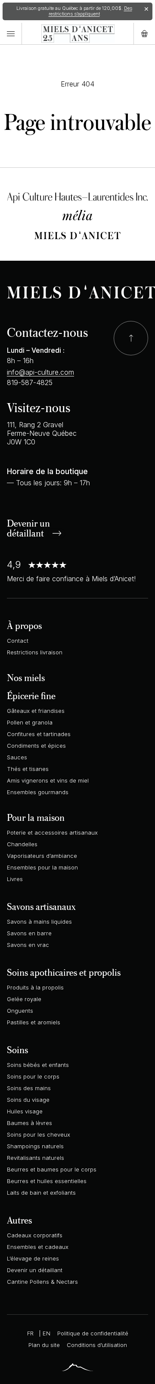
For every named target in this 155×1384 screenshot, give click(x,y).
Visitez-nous (38, 407)
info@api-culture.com (40, 372)
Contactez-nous (47, 332)
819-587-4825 (30, 382)
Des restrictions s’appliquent (90, 11)
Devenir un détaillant (28, 529)
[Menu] (11, 34)
